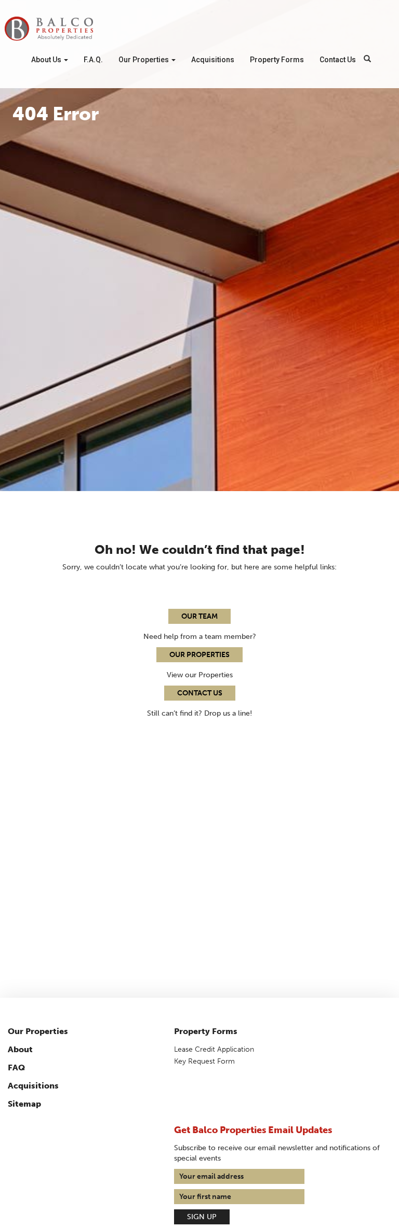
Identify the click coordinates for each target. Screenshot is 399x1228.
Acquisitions (212, 59)
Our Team (199, 616)
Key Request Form (204, 1061)
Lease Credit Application (214, 1049)
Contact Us (338, 59)
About (20, 1049)
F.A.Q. (93, 59)
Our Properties (144, 59)
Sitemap (24, 1104)
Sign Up (202, 1216)
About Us (47, 59)
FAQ (16, 1067)
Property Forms (277, 59)
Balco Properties (49, 28)
